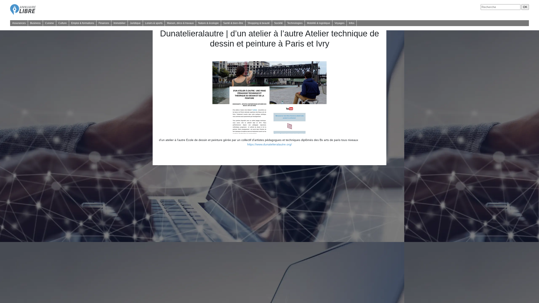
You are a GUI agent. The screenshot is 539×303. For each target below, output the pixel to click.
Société (278, 23)
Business (35, 23)
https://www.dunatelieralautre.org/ (269, 144)
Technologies (295, 23)
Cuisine (49, 23)
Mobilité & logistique (318, 23)
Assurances (19, 23)
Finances (104, 23)
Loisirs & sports (154, 23)
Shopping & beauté (259, 23)
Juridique (135, 23)
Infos (351, 23)
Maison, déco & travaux (180, 23)
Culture (62, 23)
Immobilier (119, 23)
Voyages (339, 23)
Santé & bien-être (233, 23)
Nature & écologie (208, 23)
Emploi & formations (82, 23)
